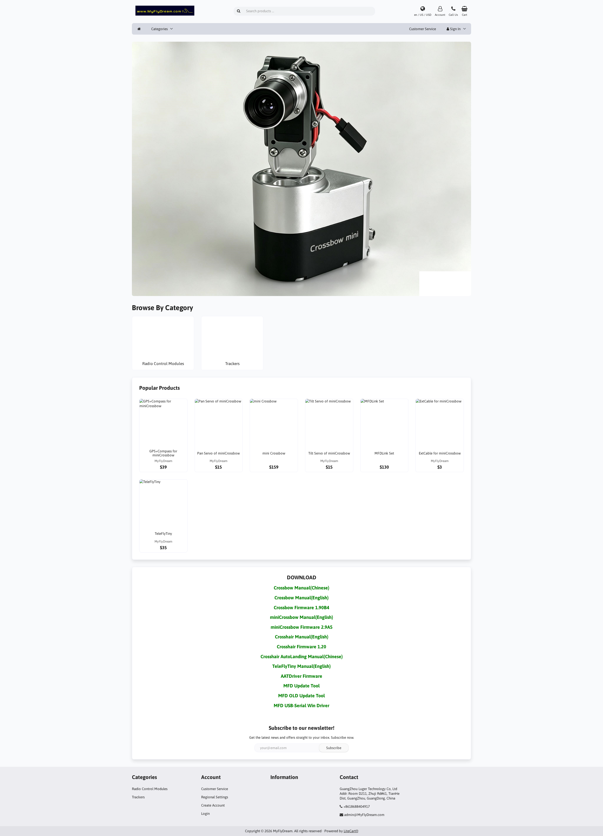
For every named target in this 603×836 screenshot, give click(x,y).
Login (205, 814)
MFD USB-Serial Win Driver (301, 705)
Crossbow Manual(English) (301, 597)
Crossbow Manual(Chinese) (301, 587)
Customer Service (422, 29)
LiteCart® (351, 831)
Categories (159, 29)
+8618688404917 (356, 806)
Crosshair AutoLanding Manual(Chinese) (302, 656)
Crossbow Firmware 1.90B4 (301, 607)
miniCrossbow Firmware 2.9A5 (302, 627)
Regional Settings (214, 797)
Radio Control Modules (149, 789)
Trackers (138, 797)
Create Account (213, 805)
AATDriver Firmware (301, 676)
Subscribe (333, 748)
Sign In (454, 29)
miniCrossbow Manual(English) (301, 617)
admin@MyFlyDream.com (364, 815)
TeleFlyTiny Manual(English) (301, 666)
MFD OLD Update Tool (301, 695)
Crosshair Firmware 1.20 (301, 646)
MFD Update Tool (301, 685)
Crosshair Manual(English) (301, 636)
